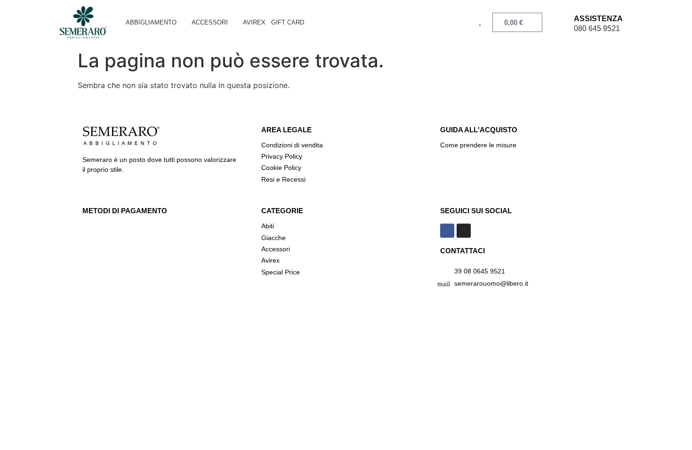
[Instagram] (464, 231)
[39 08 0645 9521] (443, 271)
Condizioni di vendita (292, 145)
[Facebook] (447, 231)
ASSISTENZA (598, 19)
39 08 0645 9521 (479, 271)
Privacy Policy (282, 156)
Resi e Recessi (283, 179)
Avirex (270, 260)
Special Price (280, 272)
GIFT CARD (287, 22)
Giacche (273, 237)
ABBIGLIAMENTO (151, 22)
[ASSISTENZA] (562, 22)
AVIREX (254, 22)
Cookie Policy (281, 167)
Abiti (267, 226)
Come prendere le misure (478, 145)
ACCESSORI (210, 22)
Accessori (275, 249)
